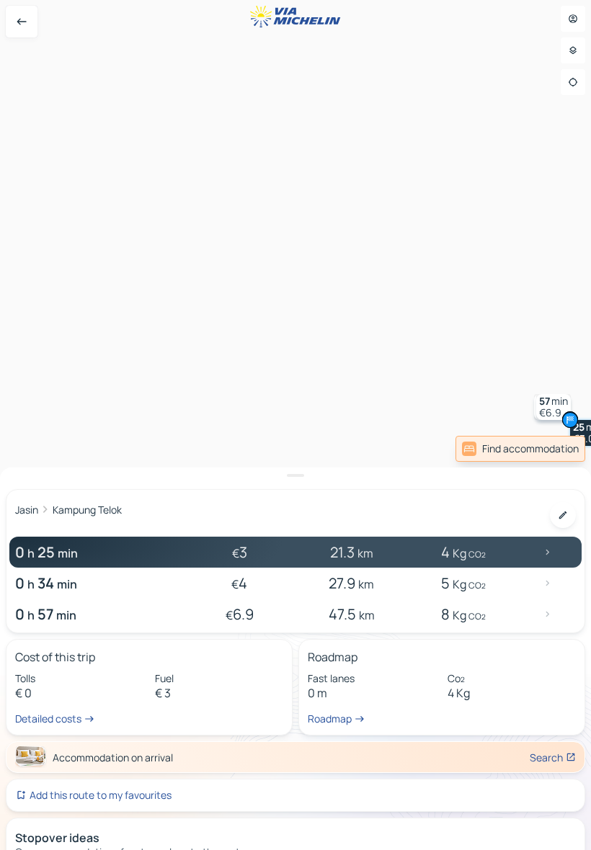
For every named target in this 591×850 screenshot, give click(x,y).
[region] (295, 425)
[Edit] (563, 515)
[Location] (573, 82)
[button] (553, 407)
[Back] (21, 21)
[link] (520, 449)
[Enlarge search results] (295, 475)
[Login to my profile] (573, 19)
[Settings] (573, 50)
